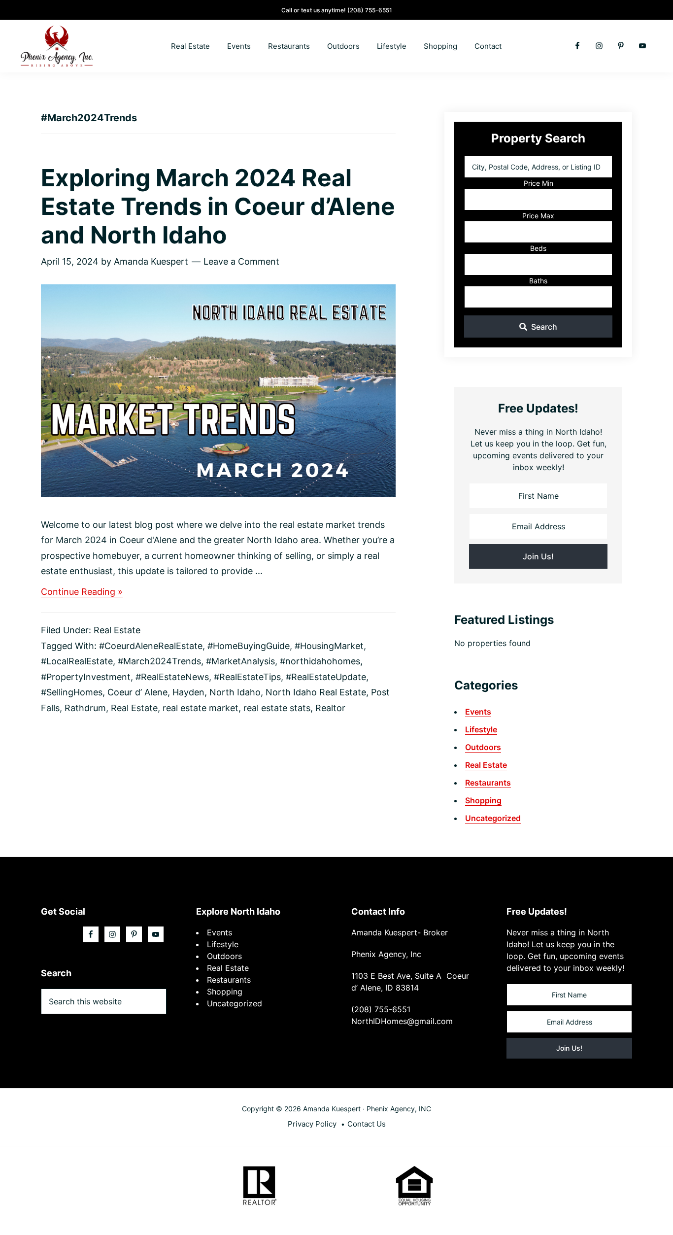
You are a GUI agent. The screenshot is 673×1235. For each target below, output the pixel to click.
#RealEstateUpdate (326, 677)
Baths (538, 280)
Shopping (483, 800)
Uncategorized (493, 818)
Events (478, 712)
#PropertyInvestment (86, 677)
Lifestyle (481, 729)
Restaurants (488, 783)
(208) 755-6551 (369, 10)
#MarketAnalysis (240, 661)
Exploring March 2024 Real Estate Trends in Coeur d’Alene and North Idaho (218, 206)
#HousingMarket (329, 646)
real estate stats (276, 708)
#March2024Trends (159, 661)
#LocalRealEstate (77, 661)
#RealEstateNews (172, 677)
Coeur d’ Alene (137, 692)
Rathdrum (85, 708)
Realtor (330, 708)
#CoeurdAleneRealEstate (150, 646)
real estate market (200, 708)
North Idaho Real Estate (316, 692)
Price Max (538, 215)
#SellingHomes (71, 692)
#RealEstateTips (247, 677)
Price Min (538, 183)
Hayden (188, 692)
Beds (538, 248)
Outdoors (483, 747)
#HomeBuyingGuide (248, 646)
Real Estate (117, 630)
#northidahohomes (320, 661)
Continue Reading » (82, 592)
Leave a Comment (241, 261)
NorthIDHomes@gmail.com (402, 1021)
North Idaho (235, 692)
